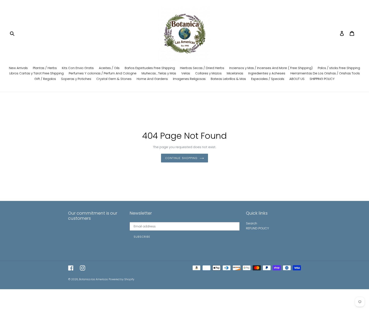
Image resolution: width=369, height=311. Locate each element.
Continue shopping (181, 158)
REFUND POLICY (257, 228)
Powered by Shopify (121, 279)
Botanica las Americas (93, 279)
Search (251, 223)
